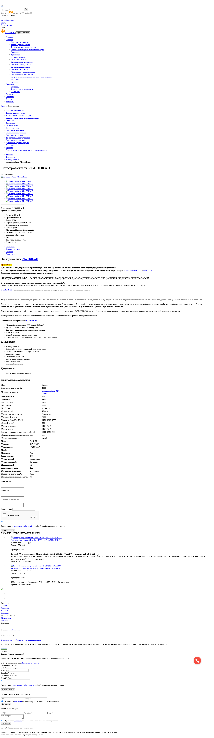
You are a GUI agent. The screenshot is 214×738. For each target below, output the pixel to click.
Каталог (9, 39)
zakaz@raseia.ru (7, 20)
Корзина (4, 620)
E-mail (4, 678)
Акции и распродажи (20, 42)
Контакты (10, 101)
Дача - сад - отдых (18, 59)
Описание (10, 247)
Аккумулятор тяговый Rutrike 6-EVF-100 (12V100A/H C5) (35, 540)
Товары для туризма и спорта (23, 47)
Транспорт (15, 54)
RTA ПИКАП (30, 259)
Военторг (15, 52)
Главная (9, 37)
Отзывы (9, 251)
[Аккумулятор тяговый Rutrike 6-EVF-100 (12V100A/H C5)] (36, 537)
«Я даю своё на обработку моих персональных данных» (31, 701)
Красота (14, 82)
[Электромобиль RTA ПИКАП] (14, 177)
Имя (3, 670)
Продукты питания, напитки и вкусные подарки (31, 77)
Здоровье (15, 79)
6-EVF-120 (147, 270)
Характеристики (13, 249)
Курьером (15, 87)
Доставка (10, 84)
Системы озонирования (21, 64)
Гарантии (10, 96)
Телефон (5, 673)
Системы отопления (19, 69)
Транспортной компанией (22, 89)
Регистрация (6, 25)
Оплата (9, 99)
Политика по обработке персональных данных (21, 640)
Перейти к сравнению (28, 668)
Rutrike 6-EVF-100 (131, 270)
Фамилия (5, 675)
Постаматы (15, 91)
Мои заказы (6, 618)
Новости (9, 94)
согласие (18, 701)
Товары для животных (20, 44)
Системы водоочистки (20, 67)
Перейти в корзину (30, 663)
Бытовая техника (18, 57)
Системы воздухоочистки (22, 62)
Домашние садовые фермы (22, 74)
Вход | (3, 23)
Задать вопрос (12, 254)
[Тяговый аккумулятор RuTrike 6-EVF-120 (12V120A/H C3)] (36, 566)
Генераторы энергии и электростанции (27, 49)
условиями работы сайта (23, 526)
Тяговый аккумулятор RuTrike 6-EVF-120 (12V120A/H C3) (35, 568)
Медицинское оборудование (23, 72)
